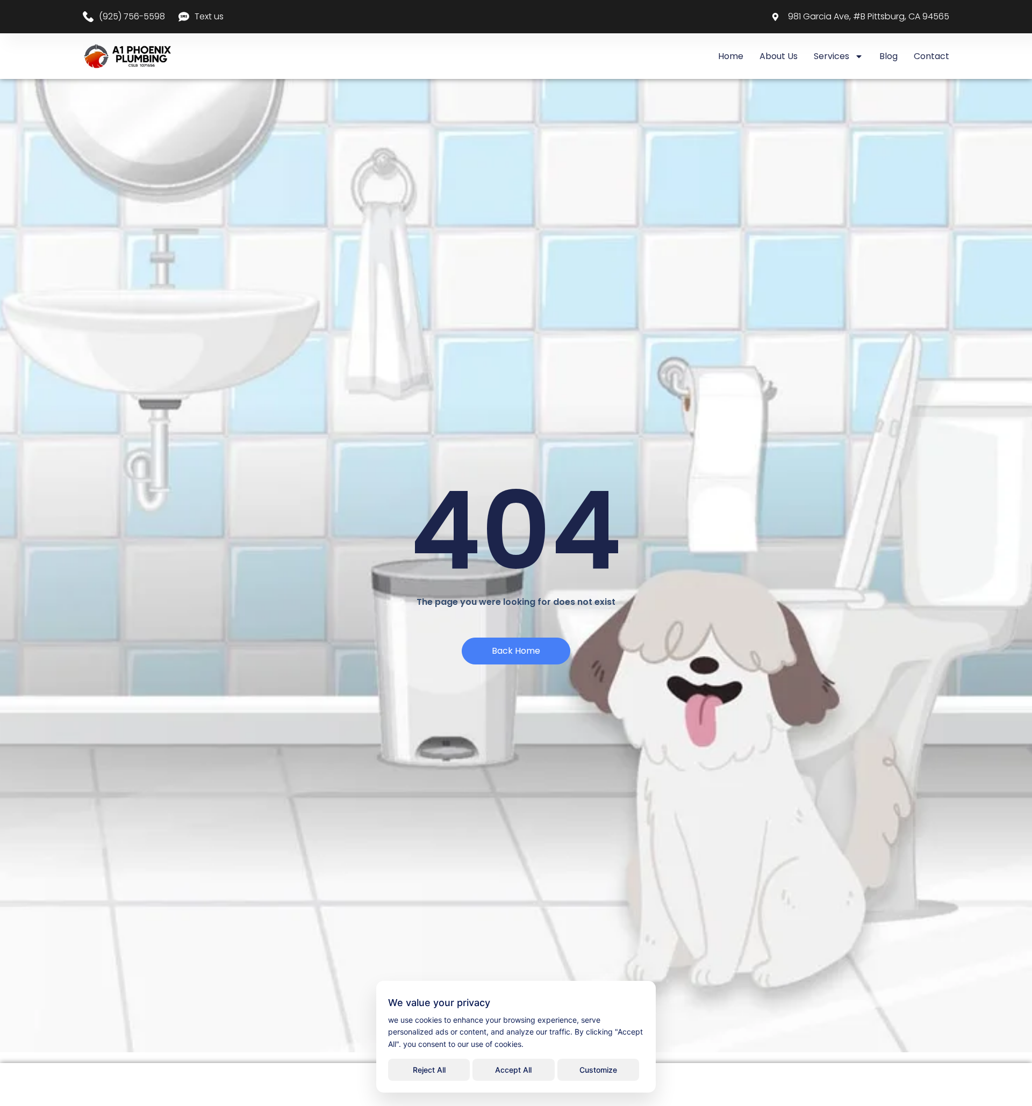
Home (730, 56)
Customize (598, 1069)
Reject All (429, 1069)
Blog (888, 56)
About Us (778, 56)
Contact (931, 56)
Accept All (513, 1069)
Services (831, 56)
